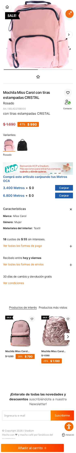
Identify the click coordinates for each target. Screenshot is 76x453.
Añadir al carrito (30, 448)
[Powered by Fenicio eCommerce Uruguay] (68, 435)
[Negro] (22, 145)
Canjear (64, 187)
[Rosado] (9, 145)
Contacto (67, 108)
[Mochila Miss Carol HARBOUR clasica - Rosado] (20, 331)
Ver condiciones (13, 283)
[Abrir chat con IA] (69, 14)
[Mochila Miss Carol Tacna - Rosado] (56, 331)
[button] (69, 35)
